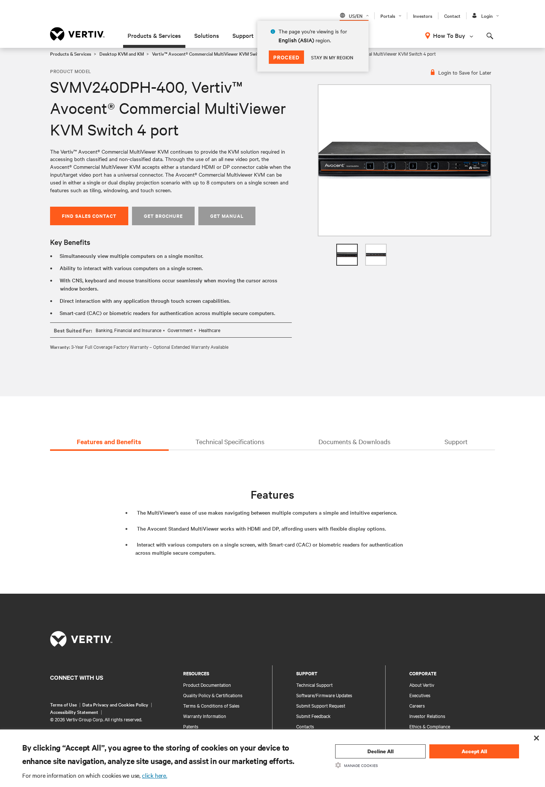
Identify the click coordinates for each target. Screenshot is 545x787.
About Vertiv (421, 684)
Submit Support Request (320, 705)
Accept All (474, 751)
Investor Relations (427, 715)
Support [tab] (456, 441)
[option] (404, 160)
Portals (387, 15)
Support (243, 35)
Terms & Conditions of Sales (211, 705)
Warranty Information (204, 715)
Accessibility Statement (74, 711)
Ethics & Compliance (429, 726)
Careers (417, 705)
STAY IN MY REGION (332, 57)
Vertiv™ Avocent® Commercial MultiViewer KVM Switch (208, 53)
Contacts (305, 726)
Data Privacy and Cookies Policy (115, 704)
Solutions (206, 35)
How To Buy (449, 35)
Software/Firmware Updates (324, 695)
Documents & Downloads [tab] (354, 441)
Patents (190, 726)
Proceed (286, 57)
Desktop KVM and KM (121, 53)
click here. (154, 775)
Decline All (380, 751)
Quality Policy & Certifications (212, 695)
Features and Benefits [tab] (109, 441)
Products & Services (154, 35)
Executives (419, 695)
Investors (422, 15)
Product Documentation (207, 684)
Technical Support (314, 684)
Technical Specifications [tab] (229, 441)
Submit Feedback (313, 715)
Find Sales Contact (89, 215)
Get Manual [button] (227, 215)
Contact (452, 15)
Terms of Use (63, 704)
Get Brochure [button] (163, 215)
